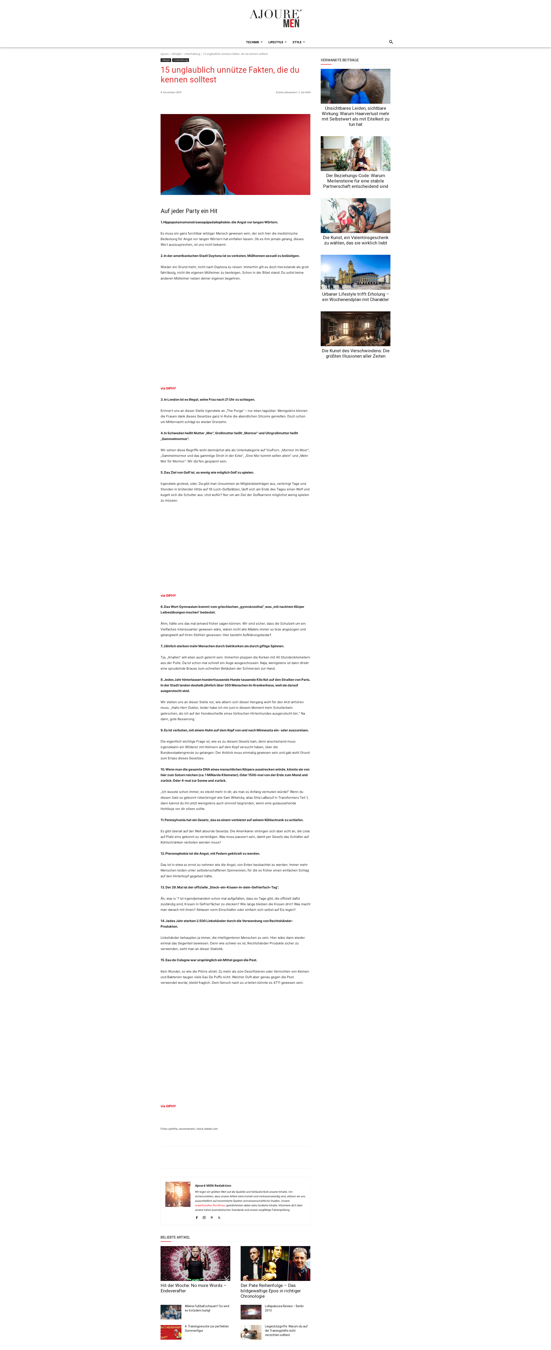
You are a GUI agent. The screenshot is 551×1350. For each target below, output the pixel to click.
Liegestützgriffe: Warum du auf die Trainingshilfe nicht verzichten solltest (286, 1331)
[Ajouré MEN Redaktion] (177, 1201)
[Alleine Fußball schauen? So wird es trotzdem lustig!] (171, 1312)
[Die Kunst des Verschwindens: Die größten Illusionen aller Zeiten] (355, 328)
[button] (389, 42)
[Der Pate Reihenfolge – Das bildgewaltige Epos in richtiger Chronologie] (275, 1263)
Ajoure (165, 54)
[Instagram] (204, 1216)
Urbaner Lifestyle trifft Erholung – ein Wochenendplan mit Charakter (355, 297)
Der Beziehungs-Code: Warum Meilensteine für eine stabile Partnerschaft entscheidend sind (355, 181)
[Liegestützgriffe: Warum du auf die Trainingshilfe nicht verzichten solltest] (251, 1332)
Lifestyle (176, 54)
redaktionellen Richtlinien (210, 1205)
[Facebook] (286, 103)
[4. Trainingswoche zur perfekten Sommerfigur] (171, 1332)
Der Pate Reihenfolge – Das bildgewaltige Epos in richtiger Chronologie (271, 1291)
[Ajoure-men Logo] (275, 18)
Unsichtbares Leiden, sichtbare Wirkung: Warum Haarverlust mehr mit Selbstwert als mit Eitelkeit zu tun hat (355, 116)
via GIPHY (168, 388)
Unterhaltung (192, 54)
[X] (296, 103)
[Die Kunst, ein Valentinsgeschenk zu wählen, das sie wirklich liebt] (355, 215)
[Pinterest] (306, 103)
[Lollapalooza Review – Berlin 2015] (251, 1312)
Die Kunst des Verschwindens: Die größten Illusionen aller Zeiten (356, 353)
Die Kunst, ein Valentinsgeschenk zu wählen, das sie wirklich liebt (355, 240)
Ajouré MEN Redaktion (213, 1185)
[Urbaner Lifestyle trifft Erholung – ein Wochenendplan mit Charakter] (355, 272)
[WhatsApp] (276, 103)
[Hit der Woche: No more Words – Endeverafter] (195, 1263)
